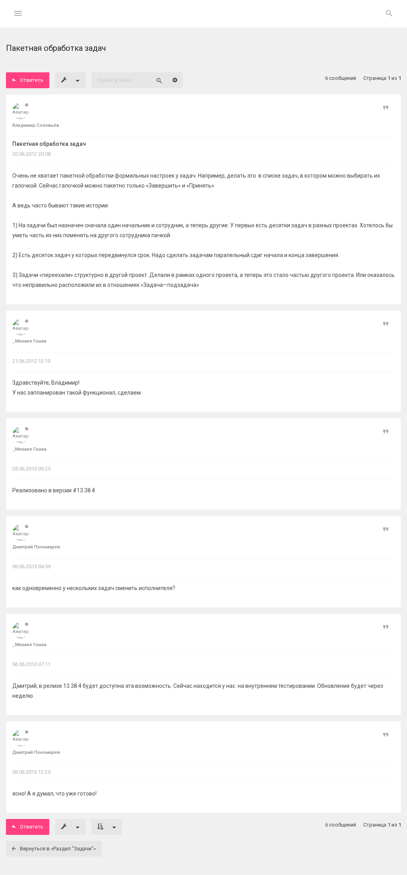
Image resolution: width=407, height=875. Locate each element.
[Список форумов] (204, 20)
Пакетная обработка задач (49, 144)
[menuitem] (389, 14)
